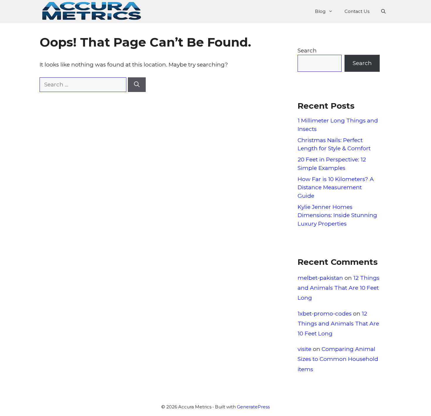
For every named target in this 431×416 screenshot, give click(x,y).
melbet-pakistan (320, 278)
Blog (320, 11)
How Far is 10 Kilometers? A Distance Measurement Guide (336, 187)
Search (307, 50)
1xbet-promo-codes (325, 313)
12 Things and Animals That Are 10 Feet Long (338, 288)
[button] (383, 11)
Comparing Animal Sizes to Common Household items (338, 359)
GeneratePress (253, 407)
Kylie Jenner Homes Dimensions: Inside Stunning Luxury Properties (337, 215)
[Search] (137, 84)
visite (304, 349)
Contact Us (357, 11)
